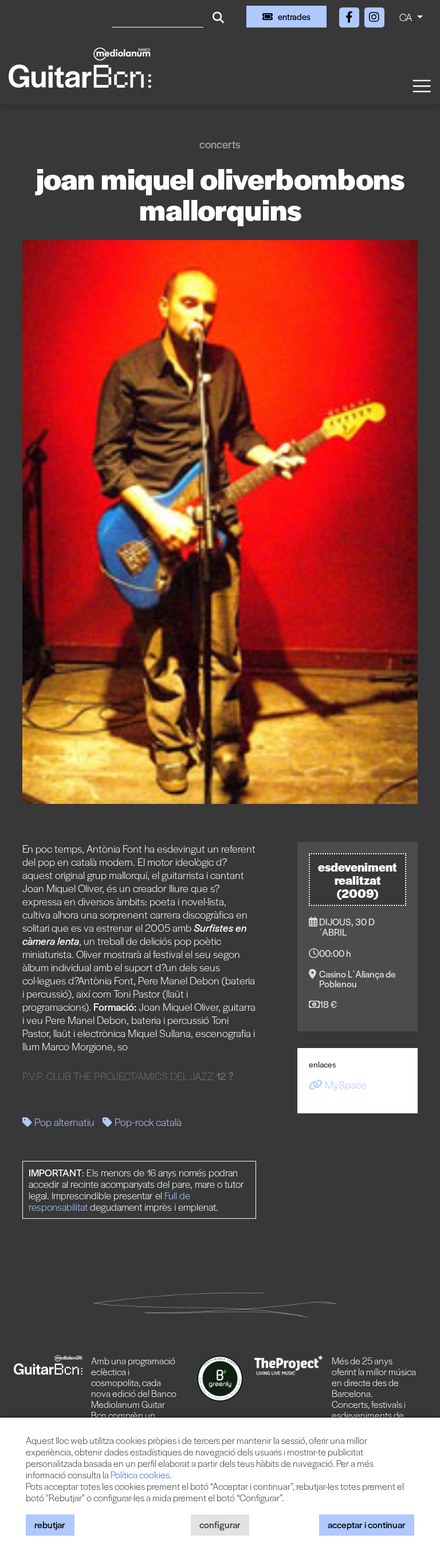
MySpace (345, 1084)
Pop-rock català (147, 1121)
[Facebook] (350, 15)
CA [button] (406, 16)
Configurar (220, 1524)
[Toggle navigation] (421, 85)
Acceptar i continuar (367, 1524)
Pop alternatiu (63, 1121)
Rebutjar (49, 1524)
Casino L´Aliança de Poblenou (357, 978)
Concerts (220, 144)
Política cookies (140, 1474)
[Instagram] (374, 15)
